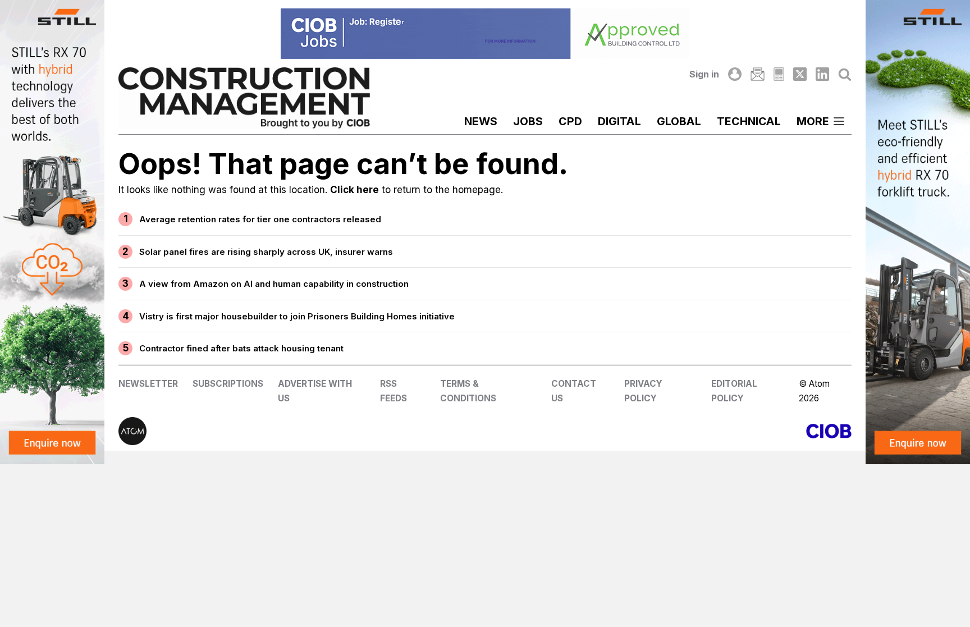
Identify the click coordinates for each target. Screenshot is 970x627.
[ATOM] (301, 431)
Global (679, 121)
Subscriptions (228, 383)
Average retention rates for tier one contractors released (260, 219)
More (813, 121)
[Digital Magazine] (779, 74)
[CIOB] (668, 431)
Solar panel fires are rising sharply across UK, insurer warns (266, 251)
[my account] (735, 74)
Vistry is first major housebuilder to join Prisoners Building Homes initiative (297, 316)
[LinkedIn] (822, 74)
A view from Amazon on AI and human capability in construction (274, 283)
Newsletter (148, 383)
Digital (619, 121)
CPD (570, 121)
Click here (354, 189)
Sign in (704, 74)
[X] (800, 74)
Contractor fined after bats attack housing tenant (241, 348)
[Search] (845, 74)
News (480, 121)
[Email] (757, 74)
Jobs (528, 121)
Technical (749, 121)
